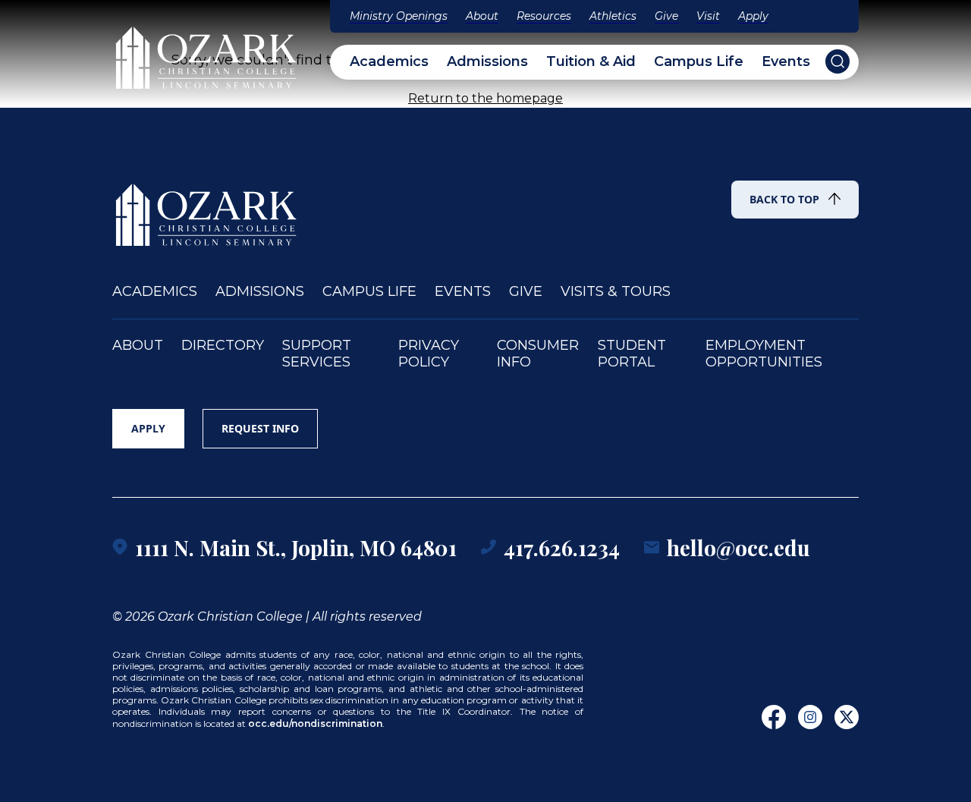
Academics (389, 62)
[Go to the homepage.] (207, 208)
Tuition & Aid (591, 62)
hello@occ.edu (738, 547)
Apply (753, 16)
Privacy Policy (428, 354)
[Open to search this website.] (837, 61)
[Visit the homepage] (207, 51)
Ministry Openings (399, 16)
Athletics (612, 16)
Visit (708, 16)
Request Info (260, 428)
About (482, 16)
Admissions (487, 62)
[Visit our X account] (846, 717)
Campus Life (698, 62)
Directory (222, 346)
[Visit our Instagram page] (810, 717)
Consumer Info (538, 354)
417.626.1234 (562, 547)
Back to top (784, 199)
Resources (544, 16)
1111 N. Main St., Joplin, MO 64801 (296, 547)
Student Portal (632, 354)
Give (666, 16)
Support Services (316, 354)
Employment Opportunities (763, 354)
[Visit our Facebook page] (774, 717)
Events (786, 62)
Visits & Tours (616, 292)
